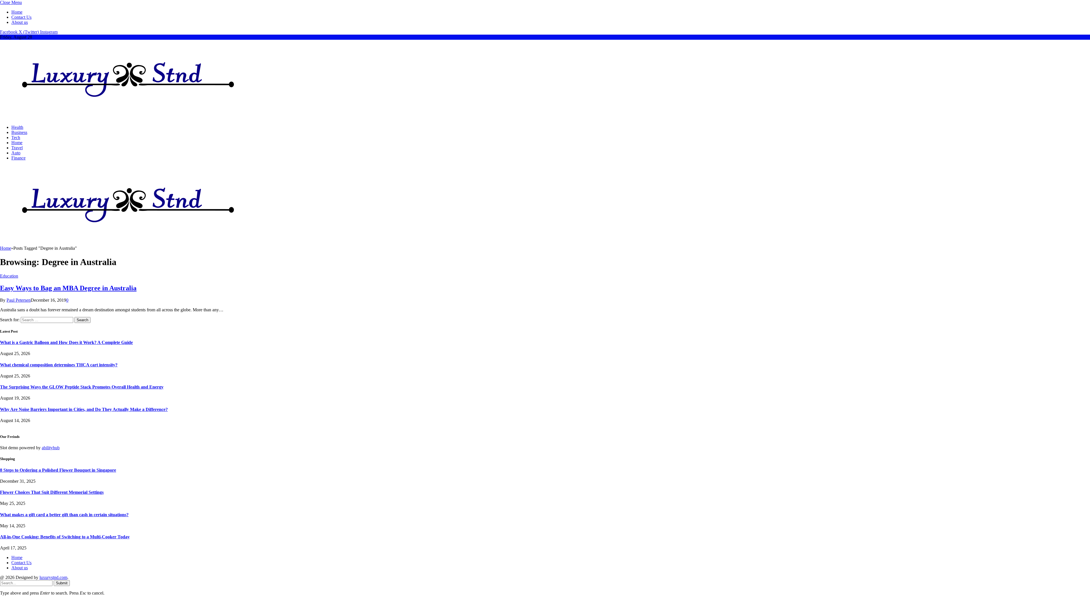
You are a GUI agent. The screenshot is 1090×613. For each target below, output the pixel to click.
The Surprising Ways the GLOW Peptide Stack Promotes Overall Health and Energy (82, 387)
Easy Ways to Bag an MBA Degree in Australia (68, 288)
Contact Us (21, 17)
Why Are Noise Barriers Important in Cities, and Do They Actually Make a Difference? (84, 409)
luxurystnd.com (53, 577)
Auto (15, 152)
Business (19, 132)
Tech (15, 137)
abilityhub (51, 447)
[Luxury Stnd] (128, 117)
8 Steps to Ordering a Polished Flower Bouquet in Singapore (58, 470)
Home (16, 12)
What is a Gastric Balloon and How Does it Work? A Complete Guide (66, 342)
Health (17, 127)
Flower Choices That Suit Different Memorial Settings (52, 492)
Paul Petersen (19, 300)
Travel (17, 147)
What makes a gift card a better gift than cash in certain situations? (64, 514)
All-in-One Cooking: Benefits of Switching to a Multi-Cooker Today (65, 536)
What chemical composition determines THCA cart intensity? (59, 364)
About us (19, 22)
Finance (18, 158)
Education (9, 276)
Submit (62, 583)
